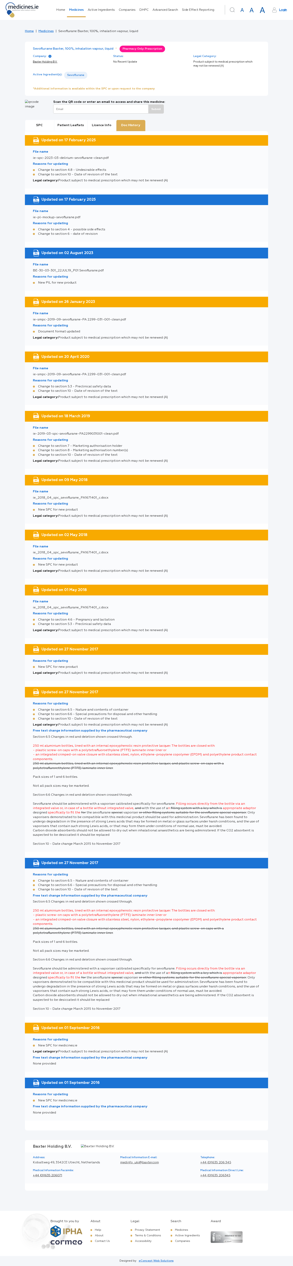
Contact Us (102, 1241)
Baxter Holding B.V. (45, 62)
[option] (75, 75)
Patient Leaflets (70, 125)
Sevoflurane (75, 75)
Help (98, 1230)
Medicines (76, 10)
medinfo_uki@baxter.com (139, 1162)
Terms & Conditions (148, 1235)
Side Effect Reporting (198, 10)
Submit (156, 109)
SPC (39, 125)
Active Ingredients (101, 10)
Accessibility (143, 1241)
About (99, 1235)
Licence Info (101, 125)
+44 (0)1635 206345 (215, 1175)
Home (60, 10)
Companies (127, 10)
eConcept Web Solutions (156, 1260)
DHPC (143, 10)
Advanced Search (165, 10)
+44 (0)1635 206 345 (215, 1162)
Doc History (130, 125)
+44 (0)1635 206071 (47, 1175)
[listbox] (75, 75)
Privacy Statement (147, 1230)
